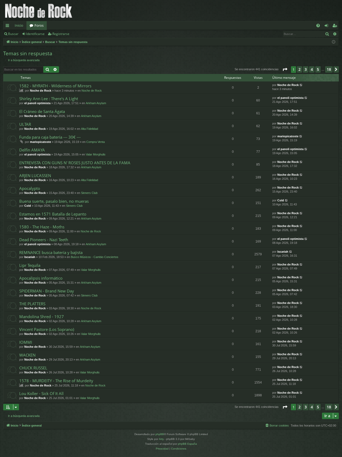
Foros (39, 25)
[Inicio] (38, 10)
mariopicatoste (40, 141)
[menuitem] (318, 25)
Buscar (13, 34)
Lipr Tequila (29, 265)
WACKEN (27, 355)
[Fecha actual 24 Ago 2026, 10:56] (333, 42)
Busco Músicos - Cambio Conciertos (94, 257)
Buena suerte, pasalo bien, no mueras (54, 201)
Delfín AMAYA (32, 150)
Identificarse (35, 34)
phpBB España (187, 443)
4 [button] (312, 69)
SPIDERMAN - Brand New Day (46, 291)
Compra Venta (95, 141)
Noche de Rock (40, 90)
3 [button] (306, 69)
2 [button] (299, 69)
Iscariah (29, 257)
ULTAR (25, 124)
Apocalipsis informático (41, 278)
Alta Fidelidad (89, 128)
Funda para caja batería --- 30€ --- (50, 137)
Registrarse (60, 34)
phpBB (160, 434)
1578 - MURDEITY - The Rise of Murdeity (56, 380)
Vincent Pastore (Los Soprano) (46, 329)
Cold (27, 205)
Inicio (19, 25)
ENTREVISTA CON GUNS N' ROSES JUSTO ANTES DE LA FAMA (74, 162)
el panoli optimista (37, 103)
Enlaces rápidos (8, 26)
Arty (161, 439)
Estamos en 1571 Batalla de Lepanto (52, 214)
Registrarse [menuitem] (336, 26)
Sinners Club (89, 192)
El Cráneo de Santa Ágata (42, 111)
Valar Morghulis (96, 154)
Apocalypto (29, 188)
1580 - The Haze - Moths (41, 226)
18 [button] (329, 69)
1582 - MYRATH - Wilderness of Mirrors (55, 85)
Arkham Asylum (96, 103)
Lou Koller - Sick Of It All (41, 393)
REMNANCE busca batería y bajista (51, 252)
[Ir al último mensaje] (301, 85)
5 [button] (318, 69)
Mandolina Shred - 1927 (41, 316)
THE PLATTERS (32, 303)
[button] (285, 69)
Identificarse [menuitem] (327, 26)
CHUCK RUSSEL (33, 367)
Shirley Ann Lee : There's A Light (48, 98)
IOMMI (25, 342)
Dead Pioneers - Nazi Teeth (43, 239)
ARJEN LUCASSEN (35, 175)
